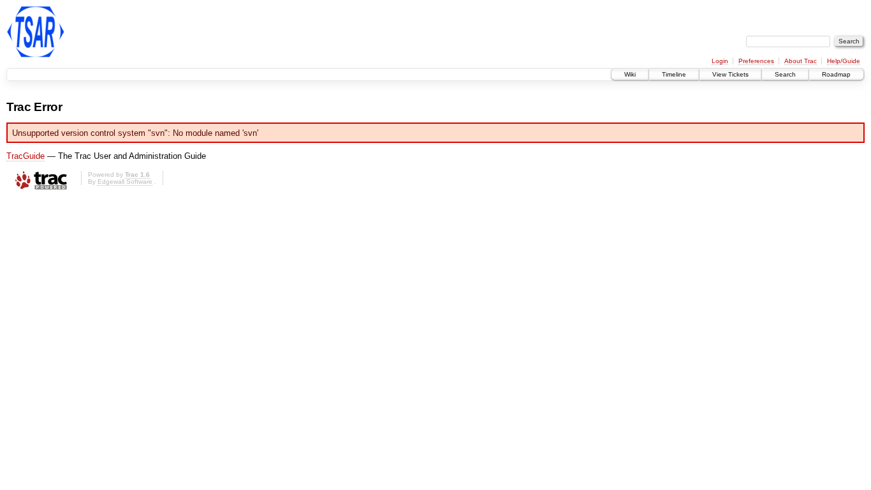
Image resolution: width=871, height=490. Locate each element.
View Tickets (730, 74)
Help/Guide (843, 60)
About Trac (800, 60)
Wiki (630, 74)
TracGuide (25, 156)
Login (720, 60)
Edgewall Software (125, 181)
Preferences (756, 60)
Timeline (674, 74)
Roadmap (836, 74)
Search (785, 74)
